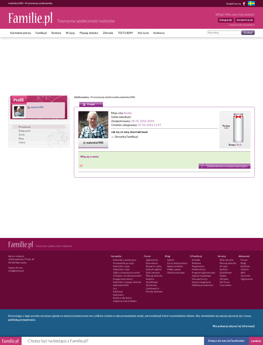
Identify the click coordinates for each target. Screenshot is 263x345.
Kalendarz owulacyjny (124, 259)
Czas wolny (225, 285)
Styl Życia (225, 282)
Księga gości (25, 130)
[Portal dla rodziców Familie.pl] (30, 24)
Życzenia (245, 275)
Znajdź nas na (233, 3)
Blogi (21, 138)
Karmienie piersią (20, 33)
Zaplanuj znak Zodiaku (125, 301)
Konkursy (159, 33)
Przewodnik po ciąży (123, 263)
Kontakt (196, 259)
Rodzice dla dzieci (122, 298)
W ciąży (70, 33)
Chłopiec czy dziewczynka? (127, 275)
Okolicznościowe (176, 272)
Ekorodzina (152, 263)
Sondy (22, 134)
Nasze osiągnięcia (201, 282)
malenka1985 (37, 107)
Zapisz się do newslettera (242, 24)
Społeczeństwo (175, 266)
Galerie (22, 142)
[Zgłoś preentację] (81, 166)
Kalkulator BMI (121, 285)
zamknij (256, 341)
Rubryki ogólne (154, 269)
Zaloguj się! (225, 19)
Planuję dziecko (89, 33)
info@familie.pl (16, 270)
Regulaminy (198, 266)
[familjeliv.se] (251, 4)
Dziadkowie (152, 282)
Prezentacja (25, 127)
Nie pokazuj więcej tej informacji (234, 326)
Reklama (196, 263)
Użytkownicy (81, 97)
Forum (244, 259)
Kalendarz (118, 294)
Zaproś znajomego (201, 275)
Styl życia (143, 33)
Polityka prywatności (202, 285)
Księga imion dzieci (123, 279)
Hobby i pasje (174, 269)
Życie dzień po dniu (177, 263)
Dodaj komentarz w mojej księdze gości (227, 166)
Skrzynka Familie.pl (126, 136)
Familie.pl (41, 33)
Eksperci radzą (153, 266)
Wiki (243, 272)
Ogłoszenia (152, 259)
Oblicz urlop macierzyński (126, 272)
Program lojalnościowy (203, 272)
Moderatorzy (199, 269)
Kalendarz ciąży (121, 266)
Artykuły (245, 266)
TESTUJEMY (125, 33)
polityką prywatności (21, 319)
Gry (115, 288)
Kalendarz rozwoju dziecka (127, 282)
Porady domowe (154, 291)
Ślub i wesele (153, 272)
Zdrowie (108, 33)
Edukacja (118, 291)
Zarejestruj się (244, 19)
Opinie (170, 259)
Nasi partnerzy (200, 279)
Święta (223, 275)
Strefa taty (151, 285)
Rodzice (56, 33)
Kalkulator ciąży (121, 269)
